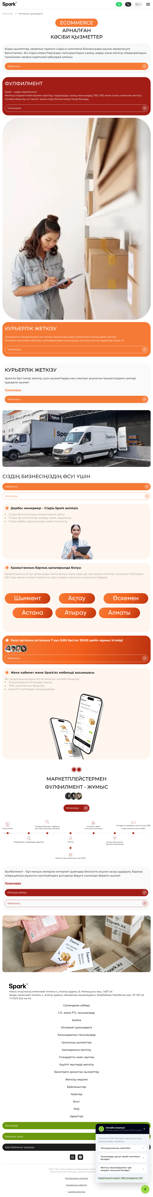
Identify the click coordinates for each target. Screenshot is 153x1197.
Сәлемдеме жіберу (76, 1005)
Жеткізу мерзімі (76, 1079)
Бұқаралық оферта (76, 1185)
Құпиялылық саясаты (76, 1178)
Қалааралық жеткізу (76, 1049)
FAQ (76, 1109)
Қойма (76, 1020)
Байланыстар (76, 1087)
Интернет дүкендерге (31, 13)
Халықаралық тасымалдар (77, 1034)
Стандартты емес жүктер (76, 1057)
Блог (76, 1101)
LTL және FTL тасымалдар (76, 1012)
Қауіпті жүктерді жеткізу (76, 1064)
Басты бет (7, 13)
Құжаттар (76, 1116)
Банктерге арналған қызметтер (76, 1072)
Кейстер (76, 1094)
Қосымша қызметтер (76, 1042)
